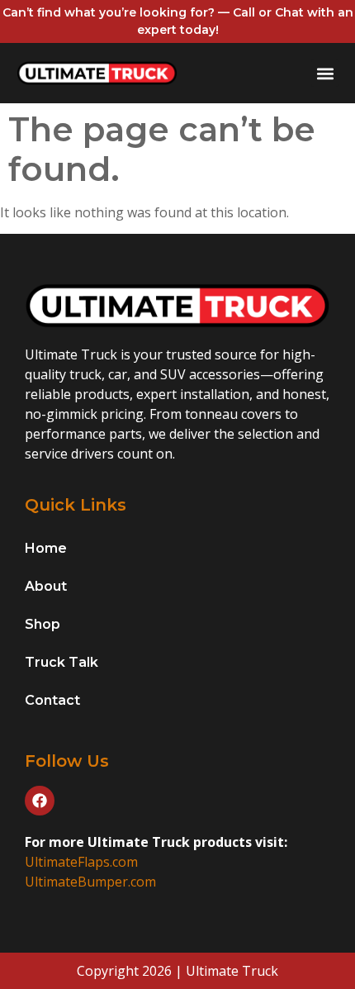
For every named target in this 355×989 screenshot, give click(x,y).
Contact (52, 700)
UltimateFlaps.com (81, 862)
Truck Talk (61, 662)
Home (46, 548)
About (46, 586)
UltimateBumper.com (90, 882)
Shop (42, 624)
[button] (324, 73)
